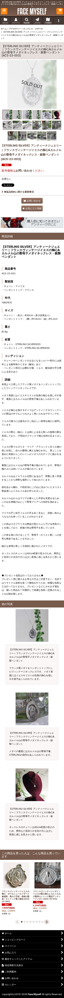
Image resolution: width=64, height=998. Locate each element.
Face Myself (34, 994)
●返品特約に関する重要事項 (19, 191)
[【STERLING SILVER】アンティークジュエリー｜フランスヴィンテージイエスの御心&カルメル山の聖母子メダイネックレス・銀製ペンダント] (32, 84)
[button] (4, 11)
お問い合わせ (24, 170)
